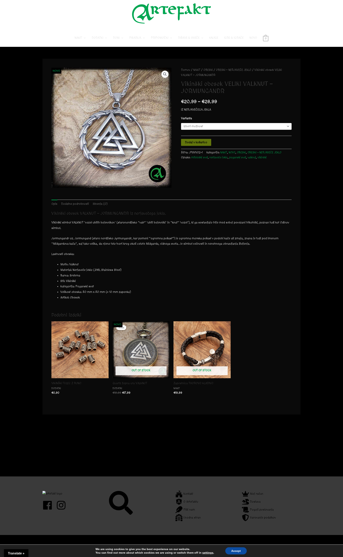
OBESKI (208, 70)
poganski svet (237, 157)
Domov (185, 70)
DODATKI (97, 37)
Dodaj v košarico (196, 142)
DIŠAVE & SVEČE (188, 37)
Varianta (186, 118)
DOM (116, 37)
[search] (121, 503)
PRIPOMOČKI (159, 37)
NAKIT (78, 37)
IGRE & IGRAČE (234, 37)
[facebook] (48, 505)
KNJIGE (213, 37)
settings (207, 552)
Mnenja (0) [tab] (100, 204)
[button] (165, 74)
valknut (252, 157)
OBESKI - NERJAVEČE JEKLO (233, 70)
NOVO (253, 37)
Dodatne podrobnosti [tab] (75, 204)
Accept (236, 550)
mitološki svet (199, 157)
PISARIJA (135, 37)
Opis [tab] (54, 204)
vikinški (262, 157)
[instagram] (62, 505)
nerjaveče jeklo (218, 157)
